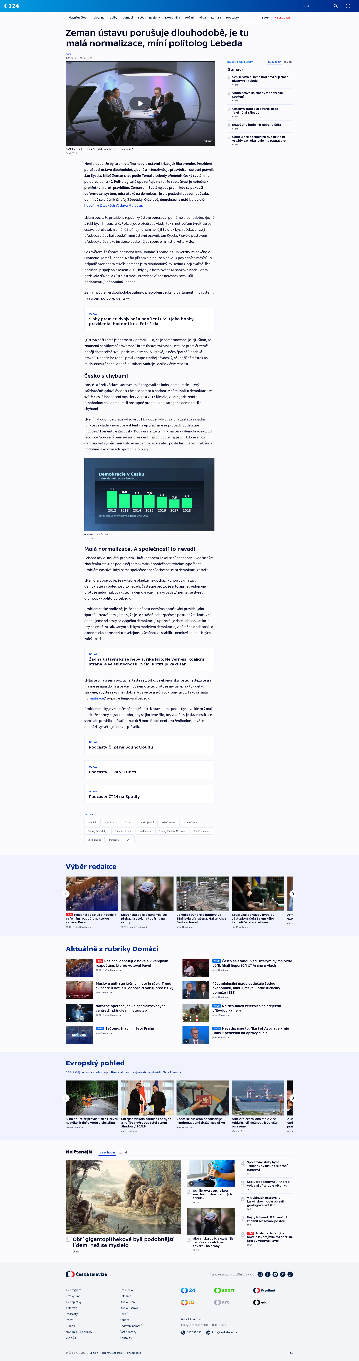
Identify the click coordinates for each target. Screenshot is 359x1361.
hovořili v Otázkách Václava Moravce (113, 205)
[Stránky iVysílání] (264, 1290)
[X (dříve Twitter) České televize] (283, 1274)
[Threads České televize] (290, 1274)
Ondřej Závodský (97, 831)
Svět (141, 17)
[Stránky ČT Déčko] (187, 1302)
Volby (113, 17)
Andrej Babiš (147, 822)
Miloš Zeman (169, 822)
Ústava (129, 822)
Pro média (126, 1290)
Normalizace (94, 839)
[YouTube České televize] (275, 1274)
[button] (140, 103)
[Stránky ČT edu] (260, 1302)
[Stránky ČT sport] (224, 1290)
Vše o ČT (71, 1338)
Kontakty (126, 1338)
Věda (202, 17)
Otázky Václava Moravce (172, 831)
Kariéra (124, 1320)
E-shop (70, 1326)
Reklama (125, 1296)
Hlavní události (78, 17)
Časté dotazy (128, 1332)
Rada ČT (125, 1314)
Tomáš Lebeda (123, 831)
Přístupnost (134, 1352)
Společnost (190, 822)
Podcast (114, 839)
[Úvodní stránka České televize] (87, 1274)
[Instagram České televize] (260, 1274)
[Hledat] (336, 6)
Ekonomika (172, 17)
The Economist (202, 831)
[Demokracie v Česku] (149, 494)
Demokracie (110, 822)
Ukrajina (99, 17)
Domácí (127, 17)
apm (68, 54)
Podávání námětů (131, 1326)
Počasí (189, 17)
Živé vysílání (73, 1296)
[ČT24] (11, 6)
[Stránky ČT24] (188, 1290)
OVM (128, 839)
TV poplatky (73, 1302)
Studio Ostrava (129, 1308)
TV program (73, 1290)
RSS (291, 1352)
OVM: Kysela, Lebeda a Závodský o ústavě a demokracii (98, 149)
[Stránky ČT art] (221, 1302)
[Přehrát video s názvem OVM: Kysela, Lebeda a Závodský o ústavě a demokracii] (140, 103)
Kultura (216, 17)
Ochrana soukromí (112, 1352)
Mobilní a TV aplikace (79, 1332)
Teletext (71, 1308)
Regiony (154, 17)
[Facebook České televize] (268, 1274)
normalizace (94, 698)
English (94, 1352)
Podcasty (232, 17)
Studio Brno (127, 1302)
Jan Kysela (145, 831)
